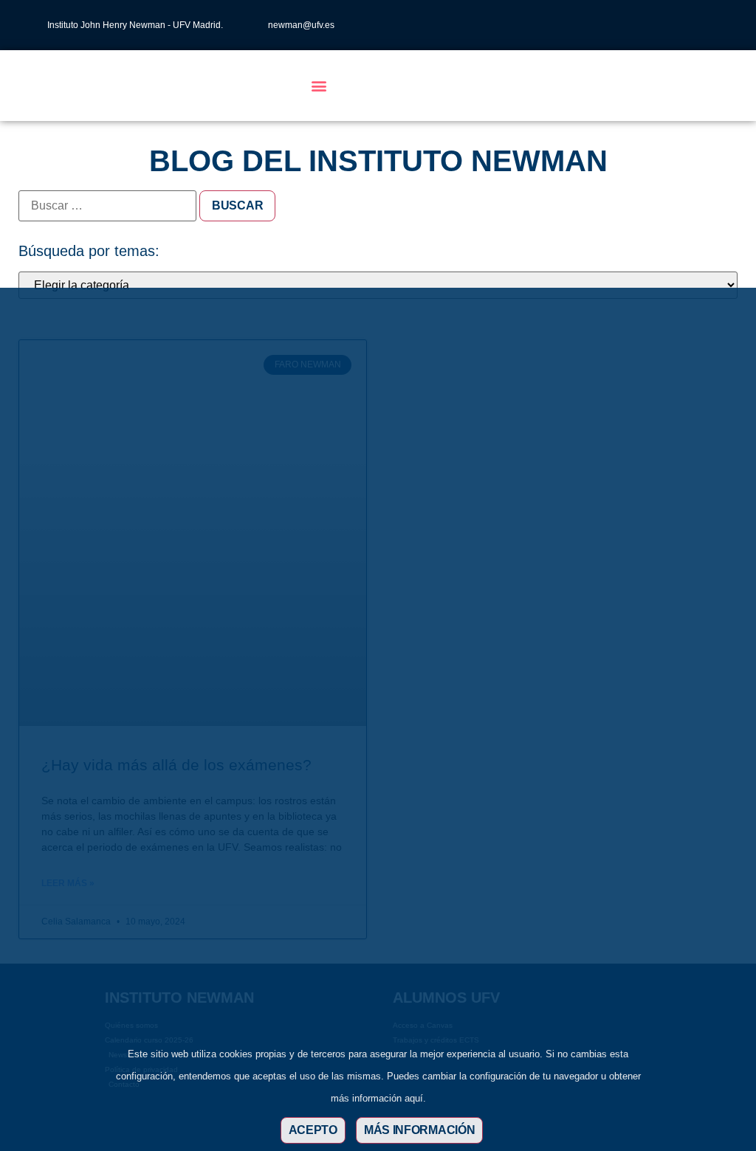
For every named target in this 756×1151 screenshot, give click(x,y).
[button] (318, 85)
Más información (419, 1130)
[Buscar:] (107, 205)
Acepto (313, 1130)
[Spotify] (723, 25)
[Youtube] (699, 25)
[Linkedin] (674, 25)
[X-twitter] (650, 25)
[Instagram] (626, 25)
